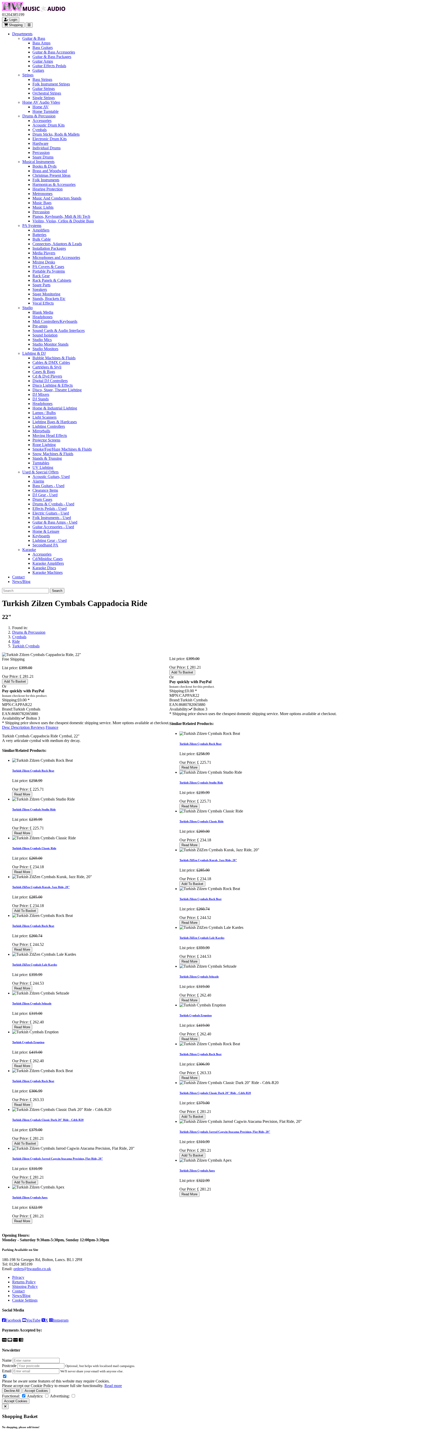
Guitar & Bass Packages (51, 57)
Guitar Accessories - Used (53, 527)
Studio (27, 308)
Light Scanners (44, 417)
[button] (31, 718)
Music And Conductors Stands (56, 198)
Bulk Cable (41, 239)
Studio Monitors (45, 349)
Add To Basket (15, 681)
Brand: (7, 709)
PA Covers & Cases (48, 266)
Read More (22, 794)
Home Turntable (45, 111)
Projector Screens (46, 440)
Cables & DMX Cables (51, 362)
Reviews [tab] (38, 727)
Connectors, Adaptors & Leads (57, 244)
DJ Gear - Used (45, 495)
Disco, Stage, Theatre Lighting (57, 390)
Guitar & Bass (33, 38)
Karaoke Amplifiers (48, 563)
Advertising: (60, 1396)
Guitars (38, 70)
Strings (27, 75)
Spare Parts (41, 285)
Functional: (11, 1396)
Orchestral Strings (46, 93)
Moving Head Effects (49, 435)
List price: (10, 668)
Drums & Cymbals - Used (53, 504)
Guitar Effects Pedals (49, 66)
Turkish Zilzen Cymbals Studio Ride (34, 809)
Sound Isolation (45, 335)
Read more (113, 1385)
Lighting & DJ (34, 353)
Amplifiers (40, 230)
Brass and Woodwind (49, 171)
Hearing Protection (47, 189)
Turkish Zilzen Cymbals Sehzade (31, 1003)
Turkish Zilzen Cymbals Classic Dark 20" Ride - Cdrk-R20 (48, 1119)
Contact (18, 577)
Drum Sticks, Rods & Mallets (56, 134)
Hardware (40, 143)
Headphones (42, 317)
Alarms (38, 481)
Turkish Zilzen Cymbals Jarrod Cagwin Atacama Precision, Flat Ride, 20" (57, 1158)
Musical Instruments (38, 161)
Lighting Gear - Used (49, 540)
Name (7, 1360)
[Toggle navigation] (29, 25)
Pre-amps (39, 326)
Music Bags (41, 203)
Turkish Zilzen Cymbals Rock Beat (33, 770)
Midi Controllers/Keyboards (54, 321)
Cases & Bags (43, 371)
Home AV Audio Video (41, 102)
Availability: (12, 718)
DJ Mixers (40, 394)
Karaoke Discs (44, 568)
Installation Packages (49, 248)
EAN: (7, 714)
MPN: (7, 704)
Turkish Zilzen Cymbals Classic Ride (34, 848)
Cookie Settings (25, 1300)
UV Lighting (42, 467)
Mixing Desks (43, 262)
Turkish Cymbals (26, 646)
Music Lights (42, 207)
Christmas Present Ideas (51, 175)
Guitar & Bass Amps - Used (54, 522)
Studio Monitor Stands (50, 344)
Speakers (39, 289)
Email (6, 1371)
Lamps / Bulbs (44, 413)
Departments (22, 34)
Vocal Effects (43, 303)
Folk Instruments (45, 180)
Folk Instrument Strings (51, 84)
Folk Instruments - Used (51, 518)
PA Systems (31, 225)
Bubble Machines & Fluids (54, 358)
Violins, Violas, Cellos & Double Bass (63, 221)
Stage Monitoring (46, 294)
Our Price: (11, 676)
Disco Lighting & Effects (52, 385)
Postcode (9, 1365)
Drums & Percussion (39, 116)
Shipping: (9, 700)
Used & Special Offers (40, 472)
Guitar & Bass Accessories (53, 52)
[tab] (16, 727)
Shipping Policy (25, 1286)
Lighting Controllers (48, 426)
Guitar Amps (42, 61)
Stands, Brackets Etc (48, 298)
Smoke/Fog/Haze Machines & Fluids (62, 449)
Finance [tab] (52, 727)
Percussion (41, 152)
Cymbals (39, 130)
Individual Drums (46, 148)
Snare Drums (42, 157)
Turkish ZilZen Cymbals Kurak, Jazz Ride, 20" (41, 887)
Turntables (40, 463)
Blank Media (42, 312)
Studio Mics (42, 340)
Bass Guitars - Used (48, 486)
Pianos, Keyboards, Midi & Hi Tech (61, 216)
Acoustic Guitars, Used (51, 476)
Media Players (43, 253)
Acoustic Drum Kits (48, 125)
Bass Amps (41, 43)
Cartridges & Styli (46, 367)
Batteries (39, 235)
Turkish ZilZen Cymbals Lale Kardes (34, 964)
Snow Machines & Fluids (52, 454)
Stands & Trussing (47, 458)
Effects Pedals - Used (49, 508)
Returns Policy (24, 1282)
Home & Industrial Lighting (54, 408)
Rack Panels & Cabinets (51, 280)
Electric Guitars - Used (50, 513)
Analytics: (35, 1396)
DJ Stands (40, 399)
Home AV (40, 107)
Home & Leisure (45, 531)
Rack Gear (41, 276)
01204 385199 (20, 1264)
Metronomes (42, 193)
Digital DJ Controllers (50, 381)
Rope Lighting (44, 444)
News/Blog (21, 581)
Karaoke (29, 549)
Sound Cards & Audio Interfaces (58, 330)
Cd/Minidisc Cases (47, 559)
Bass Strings (42, 79)
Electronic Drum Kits (49, 139)
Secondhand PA (45, 545)
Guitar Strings (43, 88)
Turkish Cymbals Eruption (28, 1042)
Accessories (41, 120)
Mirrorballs (41, 431)
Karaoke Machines (47, 572)
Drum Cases (42, 499)
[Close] (5, 1406)
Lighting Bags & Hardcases (54, 422)
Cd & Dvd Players (47, 376)
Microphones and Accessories (56, 257)
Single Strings (43, 98)
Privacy (18, 1277)
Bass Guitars (42, 47)
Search (57, 591)
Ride (16, 641)
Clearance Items (45, 490)
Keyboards (41, 536)
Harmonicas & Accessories (54, 184)
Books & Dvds (44, 166)
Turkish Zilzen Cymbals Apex (30, 1197)
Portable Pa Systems (48, 271)
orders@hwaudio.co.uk (32, 1269)
